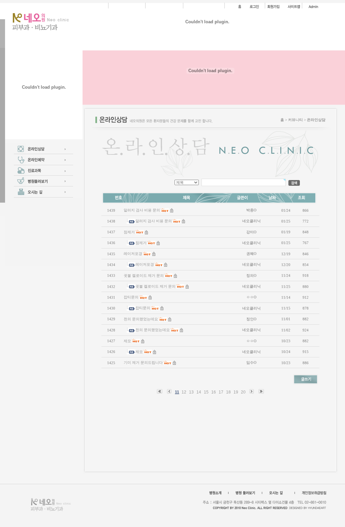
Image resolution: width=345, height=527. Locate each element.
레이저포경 (133, 254)
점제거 (129, 232)
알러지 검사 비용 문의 (142, 210)
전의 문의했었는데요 (141, 319)
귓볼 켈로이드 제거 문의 (144, 275)
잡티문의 (131, 297)
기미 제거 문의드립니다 (143, 362)
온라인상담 (316, 120)
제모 (127, 341)
